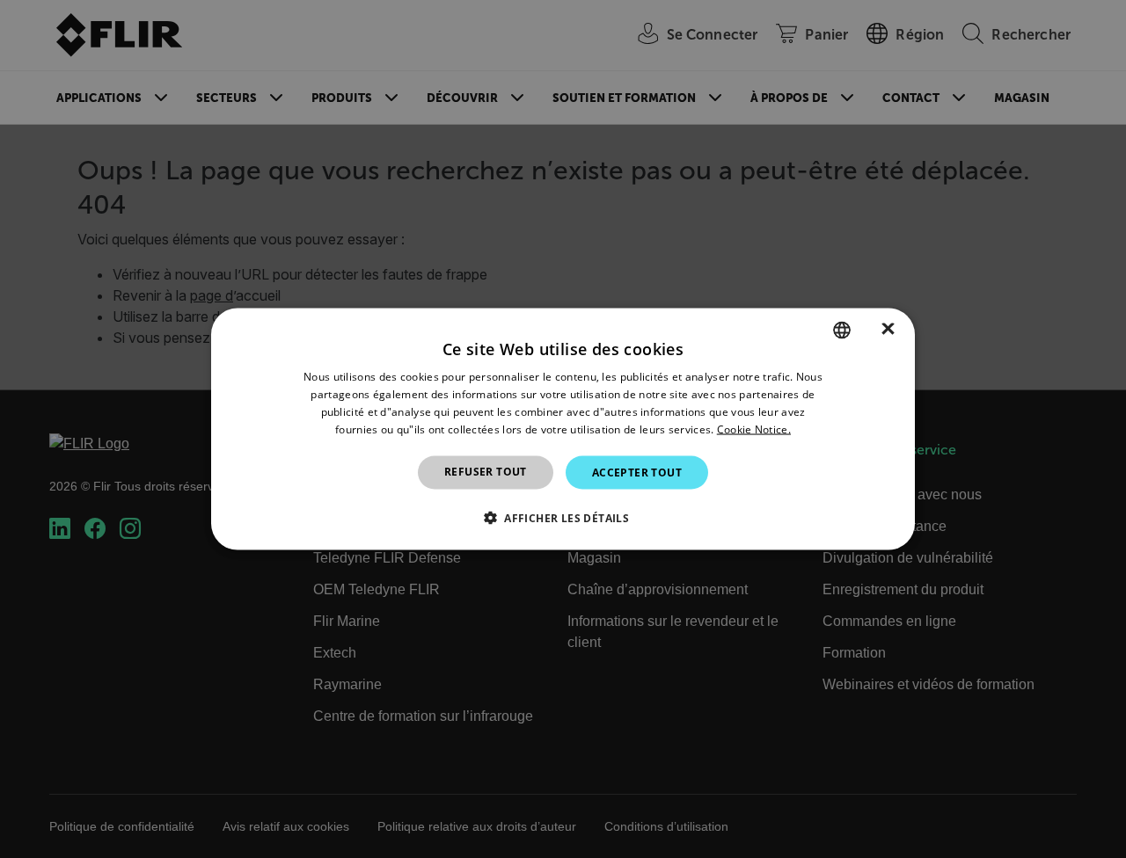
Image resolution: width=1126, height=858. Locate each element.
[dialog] (563, 429)
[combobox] (842, 330)
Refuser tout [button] (485, 470)
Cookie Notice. (754, 428)
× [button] (888, 329)
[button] (563, 516)
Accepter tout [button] (637, 471)
